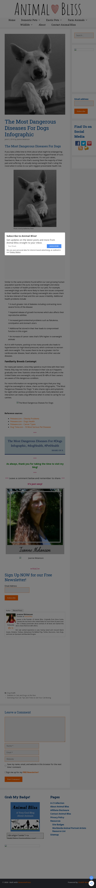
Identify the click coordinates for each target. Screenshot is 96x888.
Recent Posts (17, 610)
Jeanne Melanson (25, 614)
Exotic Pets (52, 20)
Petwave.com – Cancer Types (23, 424)
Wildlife (25, 24)
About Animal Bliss (59, 806)
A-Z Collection (57, 803)
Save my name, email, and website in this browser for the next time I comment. (34, 765)
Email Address (11, 586)
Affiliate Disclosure (59, 810)
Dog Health (11, 693)
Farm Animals (76, 20)
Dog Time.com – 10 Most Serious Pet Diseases (30, 427)
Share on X (57, 450)
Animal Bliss (28, 616)
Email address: (81, 99)
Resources (55, 821)
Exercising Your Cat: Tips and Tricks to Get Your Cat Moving (29, 698)
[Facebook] (9, 628)
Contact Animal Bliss (63, 24)
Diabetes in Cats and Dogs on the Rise (21, 695)
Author (8, 610)
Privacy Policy (57, 817)
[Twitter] (12, 628)
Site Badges (58, 824)
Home (12, 20)
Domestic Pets (29, 20)
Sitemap (54, 834)
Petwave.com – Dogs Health (22, 421)
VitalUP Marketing (86, 882)
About (42, 24)
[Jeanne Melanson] (11, 622)
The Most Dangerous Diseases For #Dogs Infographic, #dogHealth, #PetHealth (35, 443)
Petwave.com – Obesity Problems (24, 418)
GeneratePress (24, 882)
